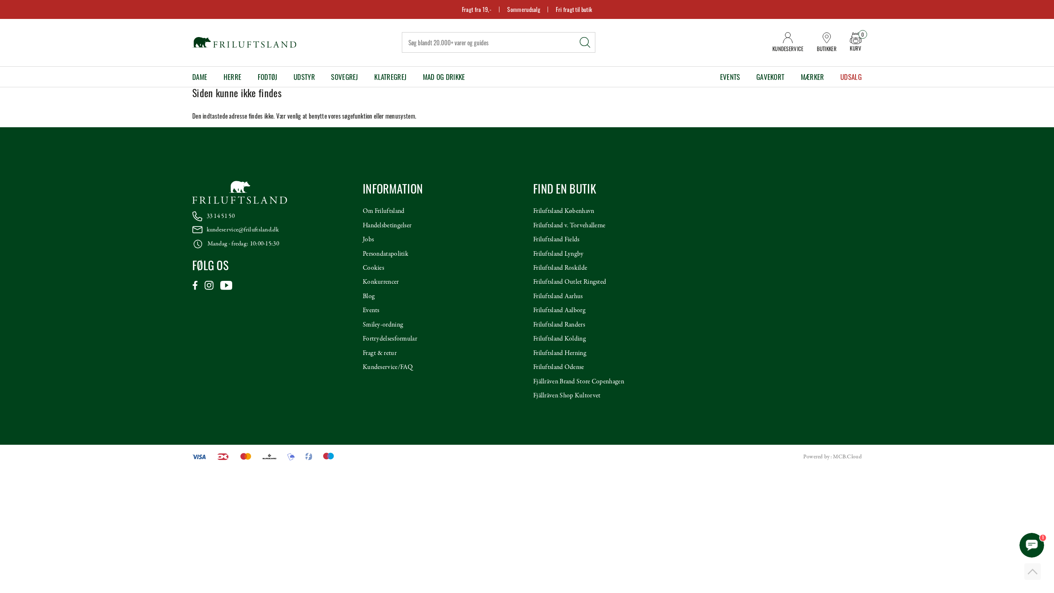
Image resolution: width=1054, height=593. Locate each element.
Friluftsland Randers (559, 324)
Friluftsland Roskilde (560, 268)
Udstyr (304, 77)
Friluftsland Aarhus (558, 296)
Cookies (373, 268)
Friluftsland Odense (558, 367)
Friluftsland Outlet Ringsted (569, 282)
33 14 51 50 (221, 216)
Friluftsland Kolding (559, 338)
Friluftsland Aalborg (559, 310)
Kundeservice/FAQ (388, 367)
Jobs (368, 239)
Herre (233, 77)
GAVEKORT (770, 77)
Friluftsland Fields (556, 239)
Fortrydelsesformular (390, 338)
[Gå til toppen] (1032, 571)
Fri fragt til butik (574, 9)
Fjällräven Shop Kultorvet (567, 395)
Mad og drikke (444, 77)
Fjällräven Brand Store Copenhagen (578, 381)
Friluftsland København (564, 211)
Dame (199, 77)
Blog (369, 296)
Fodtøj (267, 77)
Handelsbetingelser (387, 225)
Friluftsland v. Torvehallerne (569, 225)
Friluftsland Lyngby (558, 254)
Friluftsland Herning (559, 353)
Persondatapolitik (385, 254)
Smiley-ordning (383, 324)
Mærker (812, 77)
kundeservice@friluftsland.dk (243, 230)
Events (730, 77)
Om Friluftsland (384, 211)
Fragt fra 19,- (477, 9)
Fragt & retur (379, 353)
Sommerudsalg (523, 9)
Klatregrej (390, 77)
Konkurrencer (381, 282)
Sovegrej (344, 77)
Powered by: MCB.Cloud (832, 457)
